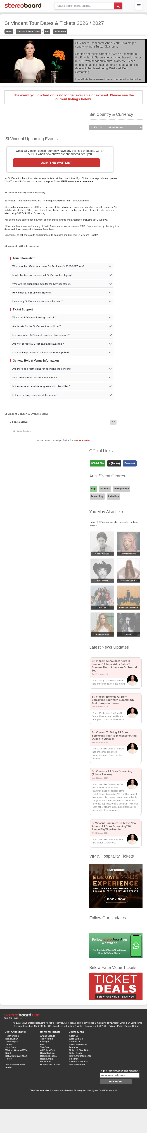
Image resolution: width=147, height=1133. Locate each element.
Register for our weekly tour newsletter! (120, 1071)
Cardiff (102, 1090)
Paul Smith (45, 1062)
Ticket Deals (75, 1053)
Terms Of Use (132, 1026)
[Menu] (139, 6)
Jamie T (9, 1044)
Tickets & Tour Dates (28, 31)
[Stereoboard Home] (23, 7)
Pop (47, 31)
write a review (83, 440)
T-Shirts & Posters (78, 1062)
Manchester (66, 1090)
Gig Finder (74, 1059)
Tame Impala (11, 1042)
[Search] (118, 6)
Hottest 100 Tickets (50, 1064)
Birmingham (80, 1090)
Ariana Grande (47, 1036)
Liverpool (112, 1090)
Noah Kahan (11, 1039)
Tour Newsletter (77, 1064)
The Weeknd (46, 1039)
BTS (42, 1044)
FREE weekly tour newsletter (77, 181)
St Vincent (60, 31)
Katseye (44, 1042)
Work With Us (76, 1039)
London (54, 1090)
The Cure (44, 1047)
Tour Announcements (80, 1056)
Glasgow (92, 1090)
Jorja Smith (11, 1047)
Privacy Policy (116, 1026)
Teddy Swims (12, 1036)
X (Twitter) (114, 463)
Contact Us (74, 1042)
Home (9, 31)
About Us (74, 1036)
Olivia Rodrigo (47, 1053)
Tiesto (8, 1059)
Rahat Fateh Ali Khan (16, 1056)
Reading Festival (48, 1056)
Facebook (129, 463)
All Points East (47, 1050)
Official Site (97, 463)
